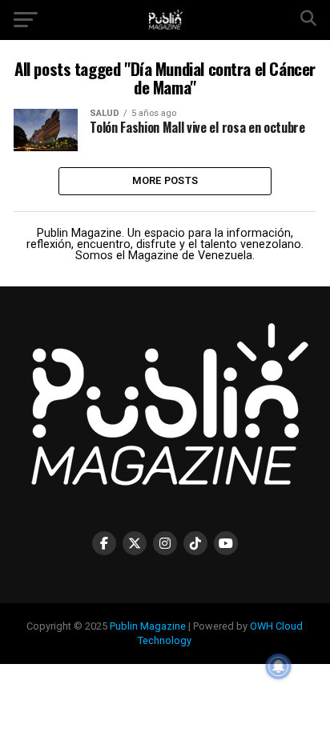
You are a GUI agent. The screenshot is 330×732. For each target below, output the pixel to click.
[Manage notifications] (279, 666)
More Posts (165, 180)
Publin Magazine (148, 626)
